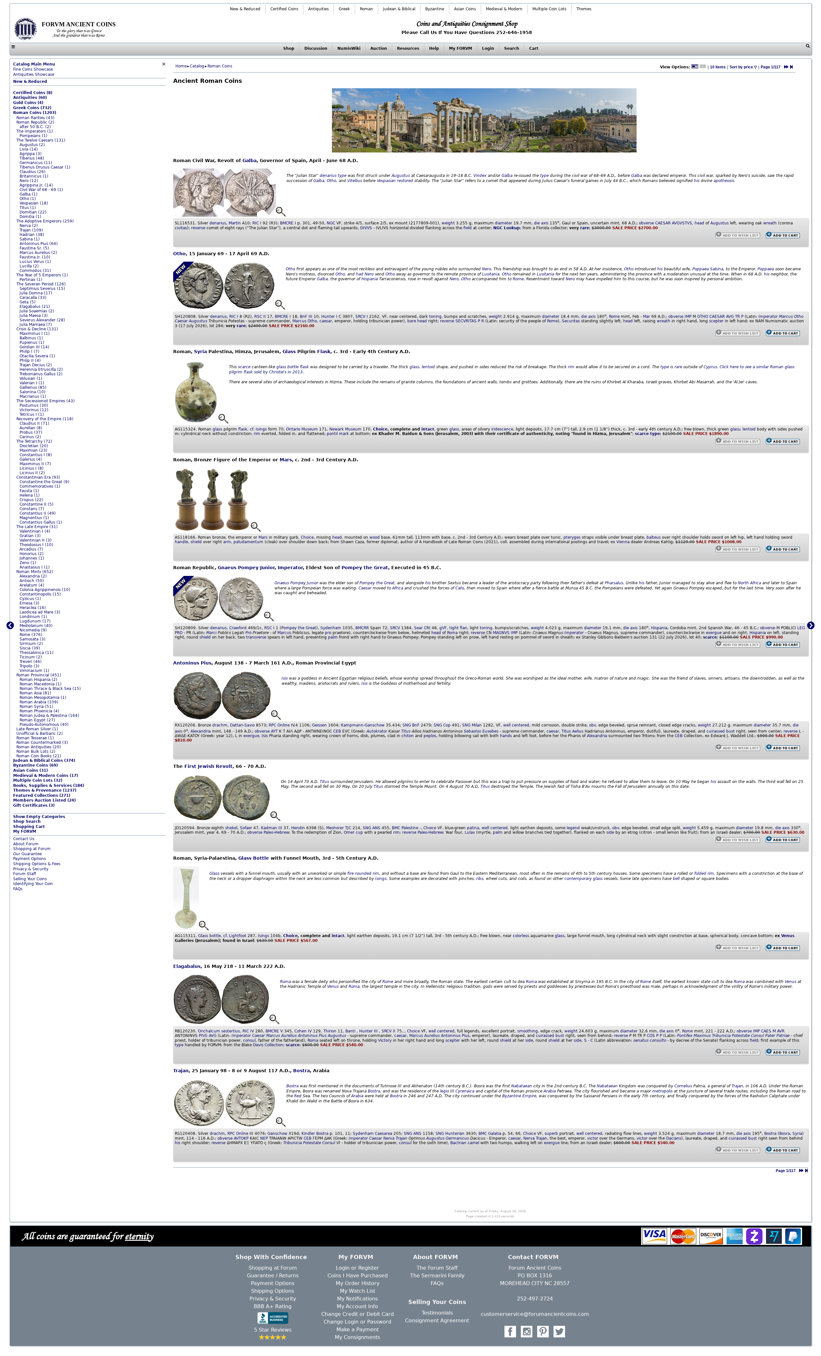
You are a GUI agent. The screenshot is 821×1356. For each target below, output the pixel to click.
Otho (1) (28, 198)
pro (328, 632)
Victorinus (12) (34, 410)
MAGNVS (501, 632)
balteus (654, 537)
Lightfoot (237, 936)
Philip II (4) (30, 360)
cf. (252, 429)
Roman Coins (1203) (34, 112)
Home (181, 66)
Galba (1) (29, 194)
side (610, 832)
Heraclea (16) (33, 607)
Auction (378, 48)
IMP (688, 316)
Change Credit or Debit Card (357, 1314)
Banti (350, 1031)
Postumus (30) (34, 405)
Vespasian (386, 180)
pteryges (571, 537)
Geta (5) (28, 302)
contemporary (578, 878)
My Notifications (357, 1299)
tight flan (458, 628)
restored (405, 180)
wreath (770, 223)
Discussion (315, 48)
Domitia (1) (30, 216)
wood (374, 537)
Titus (405, 731)
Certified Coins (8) (32, 93)
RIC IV (248, 1031)
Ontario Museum (302, 429)
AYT (274, 731)
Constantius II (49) (38, 513)
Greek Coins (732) (32, 108)
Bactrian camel (464, 1143)
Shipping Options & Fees (36, 864)
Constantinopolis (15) (40, 594)
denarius (328, 175)
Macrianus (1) (33, 396)
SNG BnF (410, 725)
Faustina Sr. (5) (34, 248)
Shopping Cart (29, 826)
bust (730, 731)
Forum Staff (24, 874)
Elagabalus (186, 966)
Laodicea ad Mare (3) (40, 612)
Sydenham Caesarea (372, 1133)
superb (551, 1133)
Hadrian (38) (32, 234)
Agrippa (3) (31, 154)
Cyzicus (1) (30, 598)
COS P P (654, 1035)
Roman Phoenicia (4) (39, 711)
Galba (249, 160)
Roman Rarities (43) (35, 118)
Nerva (388, 1138)
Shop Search (27, 821)
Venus (787, 936)
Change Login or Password (357, 1322)
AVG (212, 1035)
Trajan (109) (31, 230)
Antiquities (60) (30, 97)
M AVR (778, 1031)
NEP (264, 1138)
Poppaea (700, 269)
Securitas (571, 321)
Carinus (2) (30, 437)
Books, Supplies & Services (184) (48, 785)
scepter (716, 321)
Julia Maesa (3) (34, 315)
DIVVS (366, 228)
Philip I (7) (29, 351)
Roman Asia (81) (35, 693)
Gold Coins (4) (28, 102)
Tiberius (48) (32, 158)
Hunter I (329, 316)
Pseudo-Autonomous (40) (44, 724)
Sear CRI (422, 628)
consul (249, 1040)
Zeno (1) (28, 563)
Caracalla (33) (33, 297)
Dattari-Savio (242, 725)
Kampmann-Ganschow (363, 725)
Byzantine (434, 9)
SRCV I (361, 316)
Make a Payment (357, 1329)
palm (333, 637)
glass (281, 367)
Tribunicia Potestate (731, 1035)
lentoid (428, 367)
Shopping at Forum (32, 849)
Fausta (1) (29, 491)
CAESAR (663, 223)
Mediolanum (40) (36, 625)
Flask (323, 351)
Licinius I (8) (32, 468)
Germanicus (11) (36, 163)
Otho (331, 180)
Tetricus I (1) (32, 414)
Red (297, 1096)
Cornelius (683, 1086)
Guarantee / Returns (273, 1276)
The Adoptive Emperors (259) (45, 221)
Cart (533, 48)
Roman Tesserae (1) (35, 738)
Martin (235, 223)
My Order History (357, 1283)
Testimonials (437, 1313)
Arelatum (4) (32, 585)
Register (368, 1268)
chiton (408, 736)
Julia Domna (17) (36, 293)
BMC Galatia (489, 1133)
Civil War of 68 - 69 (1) (41, 189)
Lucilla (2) (29, 266)
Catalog (197, 66)
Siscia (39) (30, 648)
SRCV (395, 628)
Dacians (673, 1138)
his (696, 180)
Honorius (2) (32, 554)
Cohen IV (303, 1031)
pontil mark (338, 433)
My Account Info (357, 1306)
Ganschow (277, 1133)
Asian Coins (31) (30, 770)
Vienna (623, 542)
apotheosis (724, 180)
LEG (801, 628)
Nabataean (521, 1086)
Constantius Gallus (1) (41, 522)
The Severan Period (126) (41, 284)
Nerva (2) (29, 225)
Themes (583, 9)
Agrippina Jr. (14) (36, 185)
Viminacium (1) (34, 670)
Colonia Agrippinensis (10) (45, 589)
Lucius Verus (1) (35, 261)
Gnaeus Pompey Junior (246, 567)
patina (473, 828)
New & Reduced (245, 9)
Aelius (577, 731)
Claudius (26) (33, 172)
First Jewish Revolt (208, 766)
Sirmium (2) (31, 643)
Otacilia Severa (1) (37, 356)
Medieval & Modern (504, 9)
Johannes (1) (32, 558)
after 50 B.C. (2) (35, 127)
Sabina (716, 269)
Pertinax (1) (31, 279)
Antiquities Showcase (33, 74)
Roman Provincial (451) (38, 675)
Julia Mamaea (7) (36, 324)
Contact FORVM (533, 1257)
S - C (588, 1040)
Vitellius (354, 180)
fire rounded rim (363, 873)
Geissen (319, 725)
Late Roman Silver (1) (37, 729)
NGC (331, 223)
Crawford (238, 628)
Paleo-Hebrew (276, 832)
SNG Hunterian (450, 1133)
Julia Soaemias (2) (37, 311)
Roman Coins (219, 66)
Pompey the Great (365, 567)
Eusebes (490, 731)
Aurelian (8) (31, 428)
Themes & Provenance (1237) (44, 790)
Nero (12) (29, 180)
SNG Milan (472, 725)
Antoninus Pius (192, 662)
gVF (443, 628)
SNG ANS (371, 828)
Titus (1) (28, 207)
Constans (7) (32, 509)
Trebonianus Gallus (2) (41, 374)
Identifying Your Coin (33, 884)
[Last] (791, 67)
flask (304, 367)
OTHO (702, 316)
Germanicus (457, 1138)
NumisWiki (348, 48)
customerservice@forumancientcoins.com (535, 1314)
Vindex (480, 175)
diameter (503, 223)
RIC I (256, 223)
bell (676, 878)
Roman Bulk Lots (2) (35, 751)
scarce (244, 367)
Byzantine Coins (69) (35, 765)
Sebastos (472, 731)
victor (592, 1138)
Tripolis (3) (29, 666)
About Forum (25, 844)
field (467, 228)
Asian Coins (465, 9)
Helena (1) (30, 495)
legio (444, 1091)
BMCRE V (274, 1031)
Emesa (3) (29, 603)
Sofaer (246, 828)
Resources (408, 48)
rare (584, 228)
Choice (380, 429)
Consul (757, 1035)
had (359, 274)
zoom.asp (22, 894)
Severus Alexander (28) (42, 320)
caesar (325, 321)
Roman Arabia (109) (39, 702)
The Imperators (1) (34, 131)
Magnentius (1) (34, 518)
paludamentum (248, 542)
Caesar (181, 321)
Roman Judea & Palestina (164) (49, 715)
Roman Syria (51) (36, 706)
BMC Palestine (405, 828)
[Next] (786, 67)
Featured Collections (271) (41, 795)
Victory (385, 1040)
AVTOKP (241, 1138)
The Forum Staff (437, 1268)
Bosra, (785, 1133)
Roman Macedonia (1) (41, 684)
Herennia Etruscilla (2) (41, 369)
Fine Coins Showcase (34, 67)
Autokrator (377, 731)
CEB (337, 731)
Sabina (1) (30, 239)
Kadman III (271, 828)
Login (488, 48)
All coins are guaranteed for (87, 1236)
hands (506, 736)
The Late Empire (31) (37, 527)
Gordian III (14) (34, 347)
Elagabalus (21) (35, 306)
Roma (452, 632)
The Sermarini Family (437, 1276)
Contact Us (23, 839)
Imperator (768, 316)
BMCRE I (288, 223)
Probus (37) (31, 432)
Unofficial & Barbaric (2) (39, 733)
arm (227, 542)
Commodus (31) (35, 270)
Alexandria (200, 731)
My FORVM (460, 48)
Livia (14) (29, 149)
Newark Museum (345, 429)
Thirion (329, 1031)
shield (196, 542)
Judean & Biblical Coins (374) (44, 760)
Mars (286, 459)
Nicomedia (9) (33, 630)
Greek (344, 9)
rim (571, 367)
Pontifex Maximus (694, 1035)
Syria (200, 351)
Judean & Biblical (399, 9)
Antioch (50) (32, 580)
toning (435, 316)
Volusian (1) (31, 378)
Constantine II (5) (37, 504)
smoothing (527, 1031)
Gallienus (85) (33, 387)
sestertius (230, 1031)
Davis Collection (268, 1045)
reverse (198, 228)
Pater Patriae (777, 1035)
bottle (293, 367)
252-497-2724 (535, 1299)
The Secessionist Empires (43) (45, 401)
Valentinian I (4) (35, 531)
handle (181, 542)
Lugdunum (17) (35, 621)
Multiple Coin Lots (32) (37, 780)
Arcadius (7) (31, 549)
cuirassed (716, 731)
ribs (479, 878)
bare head (417, 321)
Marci (211, 632)
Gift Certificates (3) (34, 805)
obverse (646, 223)
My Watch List (357, 1291)
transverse (256, 637)
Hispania (369, 279)
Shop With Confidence (271, 1257)
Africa (755, 583)
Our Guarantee (27, 854)
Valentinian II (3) (36, 540)
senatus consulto (649, 1040)
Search (511, 48)
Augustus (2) (32, 145)
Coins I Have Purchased (357, 1276)
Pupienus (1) (32, 342)
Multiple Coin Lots (549, 9)
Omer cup (353, 832)
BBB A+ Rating (273, 1306)
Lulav (470, 832)
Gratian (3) (30, 536)
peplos (430, 736)
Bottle (261, 858)
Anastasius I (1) (35, 567)
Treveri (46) (31, 661)
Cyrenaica (464, 1091)
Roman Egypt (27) (37, 720)
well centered (516, 725)
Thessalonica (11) (37, 652)
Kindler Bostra (314, 1133)
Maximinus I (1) (35, 333)
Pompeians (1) (33, 136)
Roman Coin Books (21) (38, 756)
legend (573, 828)
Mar (646, 316)
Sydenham (330, 628)
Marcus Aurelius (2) (38, 252)
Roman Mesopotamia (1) (43, 697)
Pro (248, 632)
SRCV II (388, 1031)
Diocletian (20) (34, 446)
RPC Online (279, 725)
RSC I (269, 628)
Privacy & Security (30, 869)
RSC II (260, 316)
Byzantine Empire (519, 1096)
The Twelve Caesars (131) (40, 140)
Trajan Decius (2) (36, 365)
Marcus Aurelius (281, 1035)
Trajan (181, 1070)
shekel (231, 828)
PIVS (203, 1035)
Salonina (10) (33, 392)
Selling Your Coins (30, 879)
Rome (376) (31, 634)
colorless (521, 936)
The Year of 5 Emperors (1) (42, 275)
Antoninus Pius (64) (39, 243)
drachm (219, 725)
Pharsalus (614, 583)
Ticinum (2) (31, 657)
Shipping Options (272, 1291)
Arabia (550, 1091)
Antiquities (318, 9)
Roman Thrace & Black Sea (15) (50, 688)
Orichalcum (209, 1031)
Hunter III (368, 1031)
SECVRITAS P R (469, 321)
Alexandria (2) (33, 576)
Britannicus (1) (34, 176)
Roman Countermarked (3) (42, 742)
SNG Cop (442, 725)
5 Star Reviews (273, 1330)
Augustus (401, 175)
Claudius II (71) (34, 423)
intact (427, 429)
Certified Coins (284, 9)
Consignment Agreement (437, 1320)
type (342, 175)
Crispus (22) (31, 500)
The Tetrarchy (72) (34, 441)
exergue (714, 632)
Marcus (786, 316)
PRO (178, 632)
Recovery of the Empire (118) (44, 419)
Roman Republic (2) (35, 122)
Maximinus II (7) (35, 464)
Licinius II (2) (32, 473)
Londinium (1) (33, 616)
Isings (261, 429)
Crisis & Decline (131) (37, 329)
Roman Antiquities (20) (38, 747)
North (743, 583)
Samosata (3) (33, 639)
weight (448, 223)
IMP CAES (762, 1031)
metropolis (662, 1091)
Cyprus (710, 367)
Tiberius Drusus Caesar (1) (45, 167)
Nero (486, 269)
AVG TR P (734, 316)
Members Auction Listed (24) (44, 800)
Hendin (298, 828)
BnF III (306, 316)
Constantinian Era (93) (38, 477)
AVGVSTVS (682, 223)
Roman (366, 9)
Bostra (301, 1070)
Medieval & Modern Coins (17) (45, 775)
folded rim (704, 873)
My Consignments (357, 1337)
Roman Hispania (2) (38, 679)
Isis (285, 678)
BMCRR (362, 628)
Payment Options (29, 858)
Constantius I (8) (36, 455)
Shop (288, 48)
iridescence (502, 429)
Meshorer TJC (338, 828)
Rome (518, 279)
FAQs (17, 889)
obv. (593, 725)
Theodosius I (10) (36, 545)
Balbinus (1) (31, 338)
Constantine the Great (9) (44, 482)
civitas (181, 228)
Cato (459, 588)
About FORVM (435, 1257)
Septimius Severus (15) (42, 288)
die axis (541, 223)
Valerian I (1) (32, 383)
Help (434, 48)
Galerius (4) (31, 459)
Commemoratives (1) (40, 486)
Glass (289, 351)
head (699, 223)
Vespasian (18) (34, 203)
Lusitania (490, 274)
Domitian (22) (33, 212)
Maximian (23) (33, 450)
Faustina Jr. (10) (35, 257)
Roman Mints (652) (34, 571)
